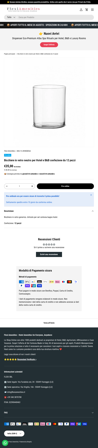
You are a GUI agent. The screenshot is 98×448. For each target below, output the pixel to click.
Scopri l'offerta (49, 45)
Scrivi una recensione (49, 254)
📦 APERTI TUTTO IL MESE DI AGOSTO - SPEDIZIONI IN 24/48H (35, 25)
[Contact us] (5, 443)
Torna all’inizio (49, 323)
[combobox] (49, 17)
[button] (87, 9)
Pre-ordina (65, 186)
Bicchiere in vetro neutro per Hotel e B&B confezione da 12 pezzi (37, 54)
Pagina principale (9, 54)
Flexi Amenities (9, 151)
